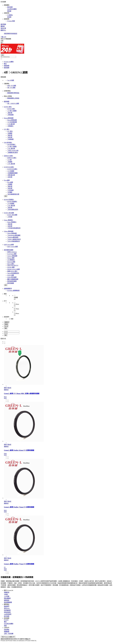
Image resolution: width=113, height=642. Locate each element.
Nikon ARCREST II (12, 265)
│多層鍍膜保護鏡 (12, 173)
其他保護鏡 (10, 283)
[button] (56, 11)
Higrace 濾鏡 (10, 258)
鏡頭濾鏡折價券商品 (13, 93)
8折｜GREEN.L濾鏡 (13, 103)
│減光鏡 (9, 137)
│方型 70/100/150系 (12, 150)
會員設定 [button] (14, 33)
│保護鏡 (9, 133)
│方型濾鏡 (10, 190)
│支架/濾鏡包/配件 (12, 209)
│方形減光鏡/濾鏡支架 (13, 228)
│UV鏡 (9, 159)
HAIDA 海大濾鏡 (9, 213)
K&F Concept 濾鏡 (12, 246)
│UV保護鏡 (10, 171)
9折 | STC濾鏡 (11, 87)
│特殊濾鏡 (10, 114)
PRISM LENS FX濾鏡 (13, 269)
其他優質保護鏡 (8, 250)
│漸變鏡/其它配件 (12, 152)
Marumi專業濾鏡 (8, 118)
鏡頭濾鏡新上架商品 (13, 98)
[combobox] (56, 57)
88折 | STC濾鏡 (11, 85)
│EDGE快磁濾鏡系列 (13, 241)
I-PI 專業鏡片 (11, 260)
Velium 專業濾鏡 (8, 231)
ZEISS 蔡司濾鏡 (11, 277)
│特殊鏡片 (10, 126)
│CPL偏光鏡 (11, 124)
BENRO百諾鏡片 (9, 199)
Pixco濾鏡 (7, 180)
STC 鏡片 (6, 129)
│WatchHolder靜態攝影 (13, 235)
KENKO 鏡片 (8, 107)
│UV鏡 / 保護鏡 (11, 110)
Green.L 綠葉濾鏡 (12, 256)
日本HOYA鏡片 (8, 156)
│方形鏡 (9, 217)
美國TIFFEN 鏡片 (12, 271)
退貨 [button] (10, 33)
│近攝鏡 (9, 192)
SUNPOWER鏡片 (9, 167)
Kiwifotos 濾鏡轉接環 (13, 290)
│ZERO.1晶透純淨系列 (14, 239)
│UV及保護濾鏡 (12, 122)
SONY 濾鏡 (10, 275)
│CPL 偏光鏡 (11, 148)
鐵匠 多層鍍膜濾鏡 (12, 279)
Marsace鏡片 (10, 264)
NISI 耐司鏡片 (8, 142)
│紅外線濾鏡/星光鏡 (13, 194)
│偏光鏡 (9, 112)
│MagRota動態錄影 (12, 237)
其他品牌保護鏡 (12, 281)
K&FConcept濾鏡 (9, 244)
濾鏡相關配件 (8, 288)
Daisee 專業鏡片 (8, 220)
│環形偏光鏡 (11, 175)
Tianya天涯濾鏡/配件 (13, 273)
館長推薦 (6, 101)
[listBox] (56, 338)
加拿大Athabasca (12, 252)
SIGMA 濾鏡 (10, 267)
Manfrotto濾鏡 (11, 262)
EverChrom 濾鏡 (11, 254)
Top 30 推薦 (10, 80)
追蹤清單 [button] (6, 33)
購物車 (3, 26)
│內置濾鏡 (10, 139)
